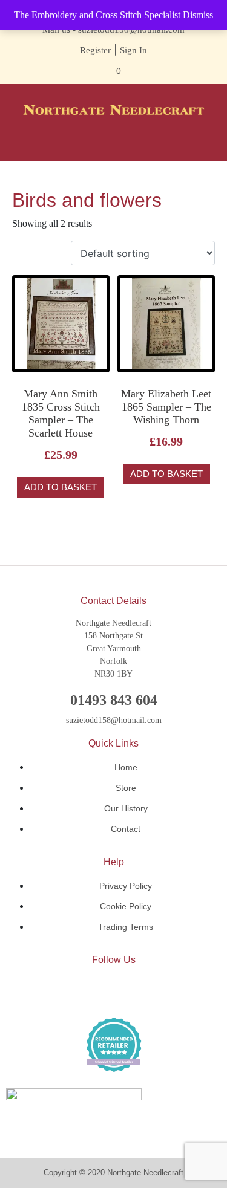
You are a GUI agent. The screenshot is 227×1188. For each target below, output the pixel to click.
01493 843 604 (113, 700)
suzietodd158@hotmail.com (114, 720)
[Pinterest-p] (150, 991)
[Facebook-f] (77, 991)
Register (95, 50)
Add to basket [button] (60, 487)
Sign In (133, 50)
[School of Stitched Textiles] (114, 1045)
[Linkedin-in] (114, 991)
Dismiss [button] (198, 15)
